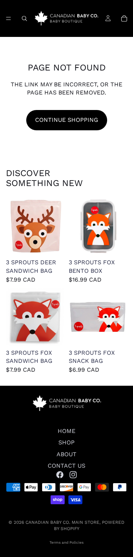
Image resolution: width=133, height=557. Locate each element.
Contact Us (66, 465)
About (66, 454)
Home (66, 430)
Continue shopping (66, 119)
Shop (66, 442)
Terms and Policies (66, 542)
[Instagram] (73, 474)
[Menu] (8, 18)
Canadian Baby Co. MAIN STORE (62, 522)
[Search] (24, 18)
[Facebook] (59, 474)
